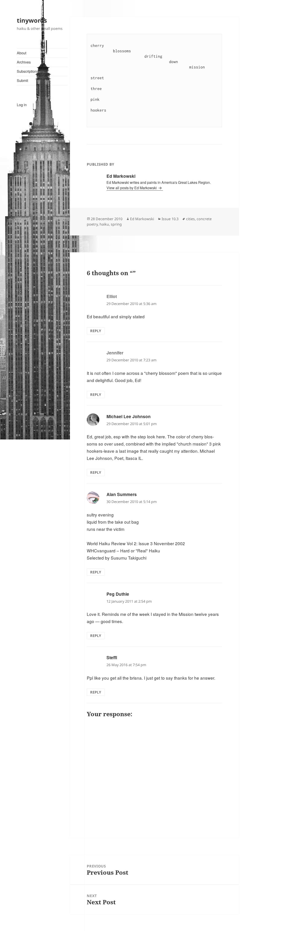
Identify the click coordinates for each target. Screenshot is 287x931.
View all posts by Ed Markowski (132, 187)
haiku (104, 224)
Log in (22, 104)
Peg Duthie (118, 594)
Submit (22, 80)
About (21, 52)
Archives (24, 62)
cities (190, 218)
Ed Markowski (142, 218)
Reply (95, 330)
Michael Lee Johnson (129, 416)
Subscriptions (28, 71)
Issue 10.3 (170, 218)
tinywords (32, 20)
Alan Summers (122, 494)
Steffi (112, 657)
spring (116, 224)
